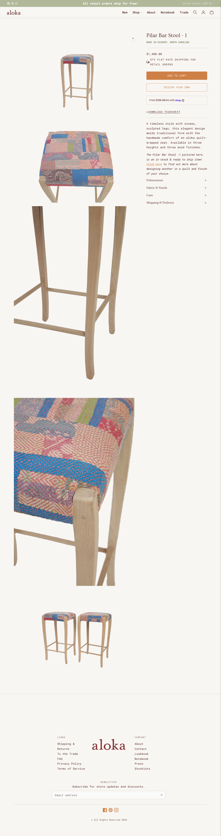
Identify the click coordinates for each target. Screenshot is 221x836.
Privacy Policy (69, 763)
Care (149, 195)
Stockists (142, 768)
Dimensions (154, 180)
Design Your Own (177, 87)
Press (139, 763)
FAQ (60, 759)
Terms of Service (71, 768)
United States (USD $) (197, 3)
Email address (64, 791)
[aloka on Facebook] (8, 3)
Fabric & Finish (156, 188)
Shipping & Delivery (160, 203)
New (124, 12)
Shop (136, 12)
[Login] (203, 12)
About (151, 12)
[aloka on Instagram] (16, 3)
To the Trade (67, 754)
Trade (184, 12)
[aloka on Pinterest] (12, 3)
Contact (141, 749)
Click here (154, 164)
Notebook (168, 12)
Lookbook (141, 754)
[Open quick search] (195, 12)
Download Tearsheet (164, 111)
